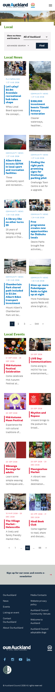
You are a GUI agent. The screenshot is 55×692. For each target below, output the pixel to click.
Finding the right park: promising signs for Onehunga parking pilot (39, 170)
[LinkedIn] (28, 660)
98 (40, 547)
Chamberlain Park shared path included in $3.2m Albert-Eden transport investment (14, 294)
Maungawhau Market (39, 471)
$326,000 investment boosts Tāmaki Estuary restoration (40, 107)
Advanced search (16, 45)
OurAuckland (9, 595)
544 (37, 323)
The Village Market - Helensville (13, 524)
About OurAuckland (13, 627)
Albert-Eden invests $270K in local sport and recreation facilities (15, 167)
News (5, 600)
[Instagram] (12, 660)
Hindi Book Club (37, 523)
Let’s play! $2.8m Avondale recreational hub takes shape (13, 94)
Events (6, 606)
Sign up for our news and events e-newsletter (26, 574)
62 (27, 547)
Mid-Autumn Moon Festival (14, 419)
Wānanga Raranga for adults (13, 469)
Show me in (14, 37)
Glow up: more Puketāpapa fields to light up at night (40, 290)
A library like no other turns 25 (15, 222)
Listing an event (11, 612)
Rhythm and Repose (38, 414)
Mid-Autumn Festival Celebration (13, 368)
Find (41, 45)
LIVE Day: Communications (40, 360)
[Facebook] (4, 660)
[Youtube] (20, 660)
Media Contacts (38, 595)
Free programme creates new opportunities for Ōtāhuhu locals (39, 229)
